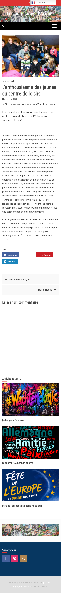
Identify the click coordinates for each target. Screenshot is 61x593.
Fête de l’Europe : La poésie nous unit (22, 506)
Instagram (14, 558)
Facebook (11, 254)
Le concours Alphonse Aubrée (17, 463)
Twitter (28, 254)
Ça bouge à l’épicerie (13, 420)
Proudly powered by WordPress (26, 582)
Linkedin (10, 261)
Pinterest (45, 254)
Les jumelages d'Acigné (30, 13)
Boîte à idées (45, 289)
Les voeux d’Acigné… (20, 279)
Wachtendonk (8, 81)
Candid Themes (39, 586)
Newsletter (23, 558)
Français (40, 2)
